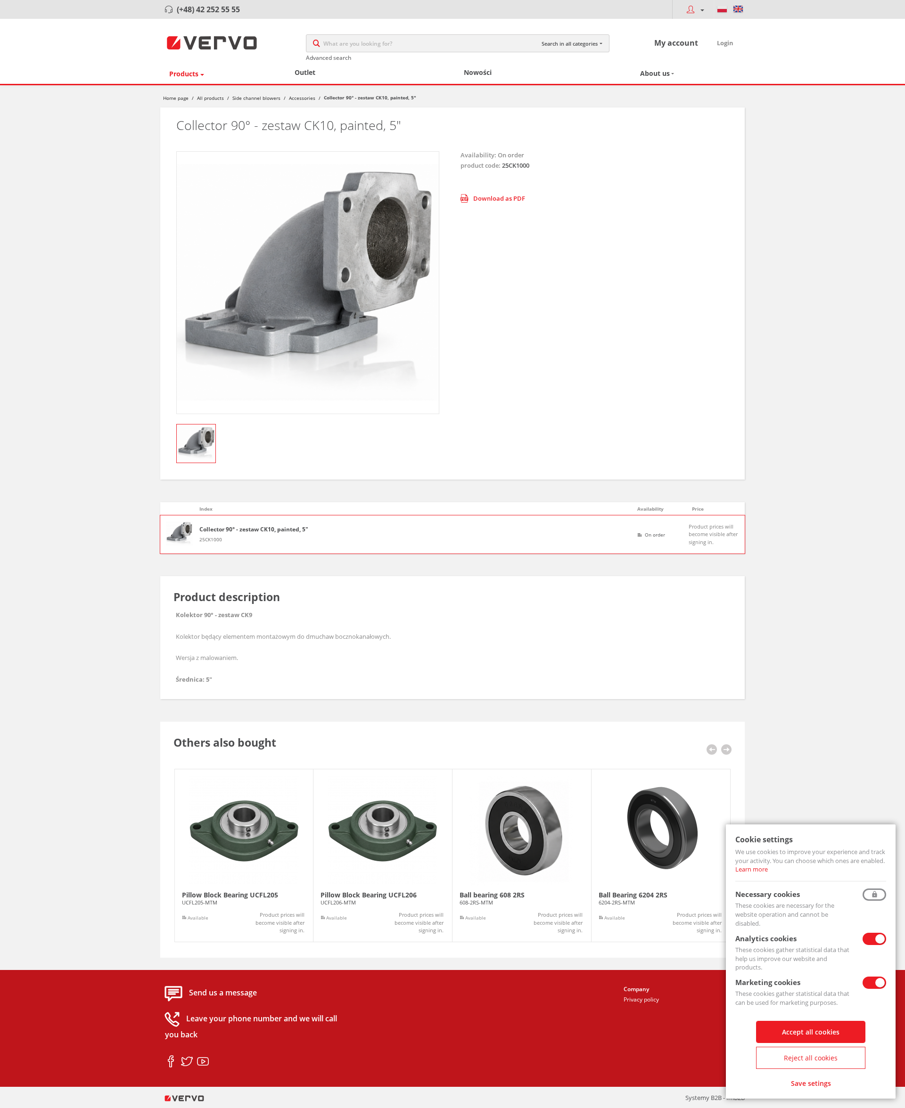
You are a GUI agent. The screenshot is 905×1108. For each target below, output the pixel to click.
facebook (171, 1061)
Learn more (751, 869)
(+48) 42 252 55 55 (208, 9)
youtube (203, 1061)
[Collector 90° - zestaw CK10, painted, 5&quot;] (307, 282)
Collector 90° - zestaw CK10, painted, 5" (253, 529)
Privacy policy (641, 999)
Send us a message (223, 992)
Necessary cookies (767, 894)
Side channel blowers (256, 98)
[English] (738, 9)
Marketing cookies (767, 982)
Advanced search (328, 58)
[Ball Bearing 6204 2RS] (661, 855)
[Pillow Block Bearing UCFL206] (382, 855)
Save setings (811, 1083)
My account (676, 43)
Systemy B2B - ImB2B (715, 1097)
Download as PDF (499, 198)
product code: (481, 165)
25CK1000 (210, 539)
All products (210, 98)
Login (725, 43)
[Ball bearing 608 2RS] (521, 855)
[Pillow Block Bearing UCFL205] (244, 855)
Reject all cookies (811, 1057)
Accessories (302, 98)
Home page (176, 98)
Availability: (478, 155)
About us (655, 73)
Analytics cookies (766, 938)
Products (183, 73)
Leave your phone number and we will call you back (251, 1026)
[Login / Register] (693, 9)
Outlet (305, 72)
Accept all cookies (810, 1031)
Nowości (478, 72)
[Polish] (722, 9)
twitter (187, 1061)
